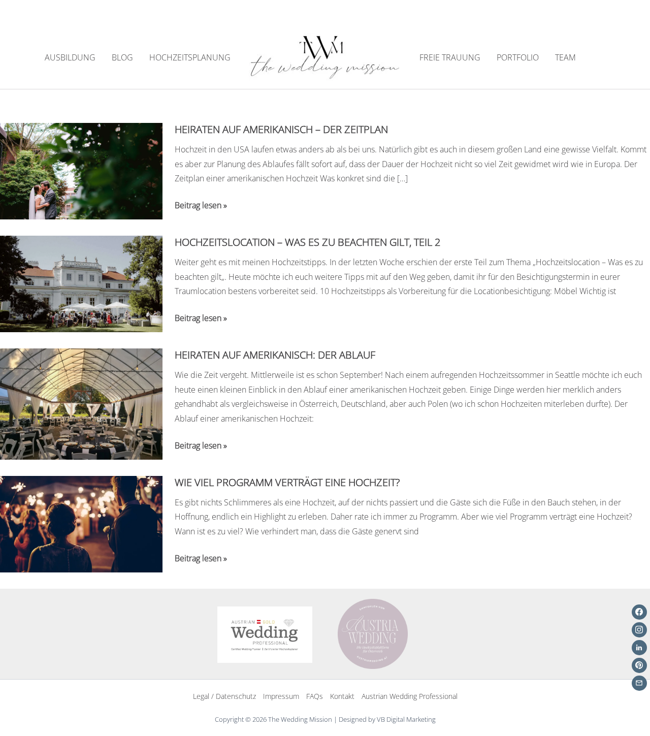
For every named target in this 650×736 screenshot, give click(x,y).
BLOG (122, 57)
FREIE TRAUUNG (449, 57)
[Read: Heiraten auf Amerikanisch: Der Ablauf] (81, 402)
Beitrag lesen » (201, 206)
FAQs (314, 696)
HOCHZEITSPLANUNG (190, 57)
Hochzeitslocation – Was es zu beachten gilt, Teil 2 (307, 242)
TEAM (565, 57)
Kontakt (342, 696)
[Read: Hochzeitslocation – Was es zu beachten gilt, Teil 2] (81, 283)
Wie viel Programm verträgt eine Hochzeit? (287, 482)
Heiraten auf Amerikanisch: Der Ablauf (275, 355)
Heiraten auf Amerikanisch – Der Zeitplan (281, 129)
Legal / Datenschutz (224, 696)
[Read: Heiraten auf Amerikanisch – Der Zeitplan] (81, 170)
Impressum (281, 696)
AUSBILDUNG (70, 57)
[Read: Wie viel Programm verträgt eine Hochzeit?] (81, 523)
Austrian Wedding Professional (410, 696)
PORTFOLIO (518, 57)
